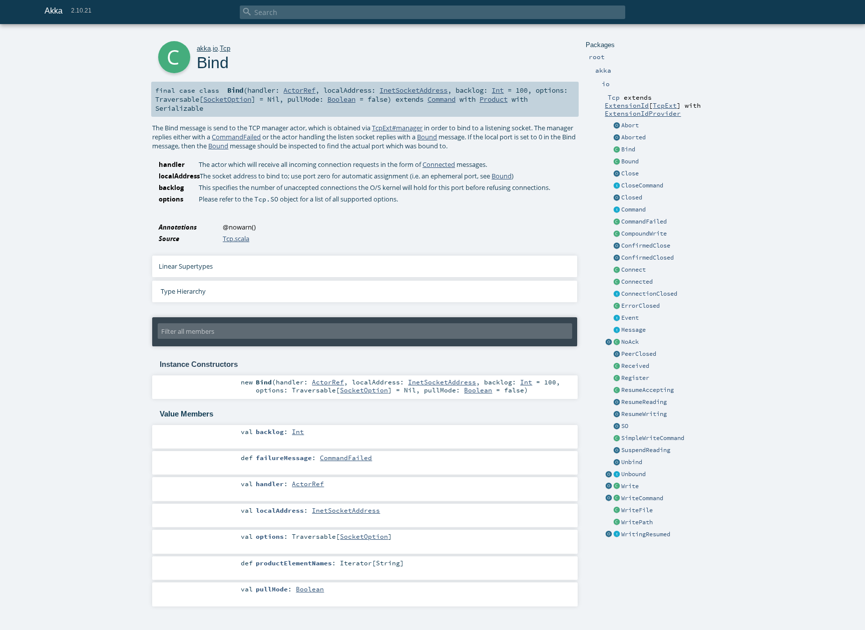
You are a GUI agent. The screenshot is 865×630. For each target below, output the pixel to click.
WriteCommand (642, 498)
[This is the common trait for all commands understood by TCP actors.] (617, 210)
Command (633, 209)
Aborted (633, 137)
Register (635, 377)
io (215, 48)
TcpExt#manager (397, 127)
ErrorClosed (640, 305)
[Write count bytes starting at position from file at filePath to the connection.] (617, 523)
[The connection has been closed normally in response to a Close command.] (617, 198)
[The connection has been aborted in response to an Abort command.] (617, 138)
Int (498, 90)
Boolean (341, 99)
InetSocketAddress (413, 90)
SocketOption (227, 99)
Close (630, 173)
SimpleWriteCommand (652, 438)
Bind (628, 149)
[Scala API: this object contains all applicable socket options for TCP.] (617, 427)
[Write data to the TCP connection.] (617, 487)
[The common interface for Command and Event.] (617, 330)
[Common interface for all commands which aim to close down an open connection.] (617, 186)
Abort (630, 125)
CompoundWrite (644, 233)
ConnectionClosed (649, 293)
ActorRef (299, 90)
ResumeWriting (644, 413)
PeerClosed (638, 353)
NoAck (630, 341)
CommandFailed (644, 221)
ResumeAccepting (647, 389)
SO (624, 426)
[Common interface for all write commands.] (617, 499)
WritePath (637, 522)
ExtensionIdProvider (643, 113)
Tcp (225, 48)
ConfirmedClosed (647, 257)
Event (630, 317)
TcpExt (665, 105)
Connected (637, 281)
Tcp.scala (236, 238)
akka (204, 48)
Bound (630, 161)
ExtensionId (627, 105)
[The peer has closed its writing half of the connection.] (617, 354)
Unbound (633, 474)
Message (633, 329)
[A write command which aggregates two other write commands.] (617, 234)
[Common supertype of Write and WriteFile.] (617, 439)
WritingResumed (645, 534)
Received (635, 365)
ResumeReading (644, 401)
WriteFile (637, 510)
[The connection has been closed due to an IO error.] (617, 306)
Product (494, 99)
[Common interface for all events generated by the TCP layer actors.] (617, 318)
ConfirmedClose (645, 245)
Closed (631, 197)
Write (630, 486)
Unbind (631, 462)
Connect (633, 269)
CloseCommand (642, 185)
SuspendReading (645, 450)
